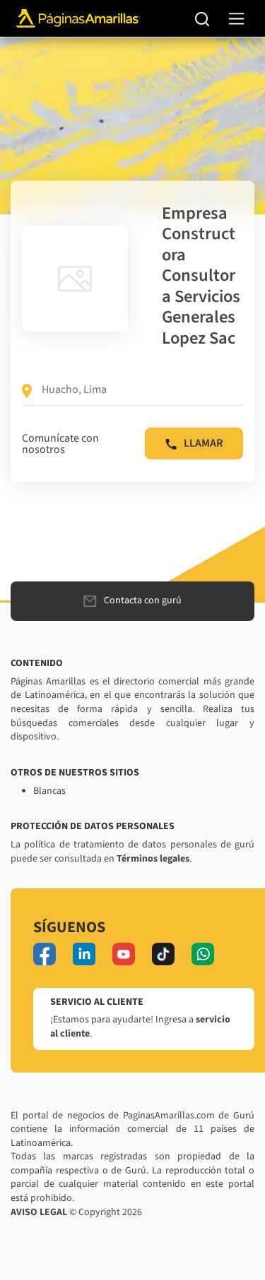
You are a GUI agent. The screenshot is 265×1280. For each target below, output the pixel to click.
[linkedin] (84, 954)
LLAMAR (203, 443)
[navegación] (236, 18)
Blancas (49, 791)
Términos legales (153, 859)
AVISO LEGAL (39, 1212)
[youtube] (123, 954)
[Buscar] (202, 18)
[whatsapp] (203, 954)
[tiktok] (163, 954)
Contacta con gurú (143, 600)
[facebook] (44, 954)
